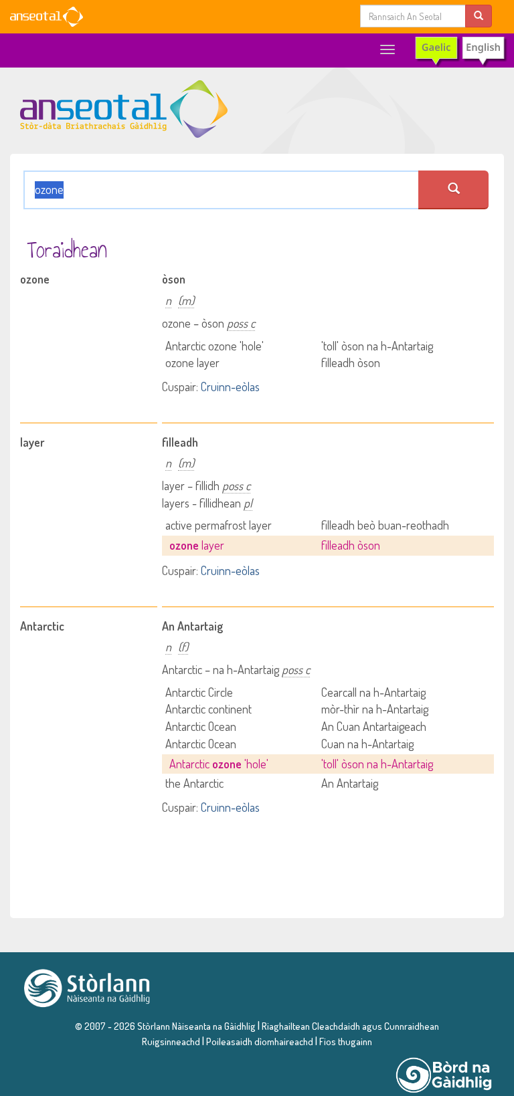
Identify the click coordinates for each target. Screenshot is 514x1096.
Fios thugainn (345, 1041)
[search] (478, 16)
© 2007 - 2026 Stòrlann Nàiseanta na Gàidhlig (165, 1026)
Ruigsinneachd (171, 1041)
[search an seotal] (453, 190)
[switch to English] (460, 51)
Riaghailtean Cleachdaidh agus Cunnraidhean (349, 1026)
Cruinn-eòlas (230, 386)
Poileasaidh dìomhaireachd (259, 1041)
